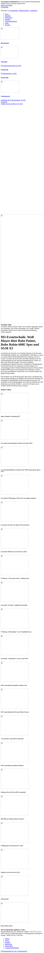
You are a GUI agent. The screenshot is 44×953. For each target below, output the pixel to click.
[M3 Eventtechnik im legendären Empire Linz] (22, 672)
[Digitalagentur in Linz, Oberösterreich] (14, 951)
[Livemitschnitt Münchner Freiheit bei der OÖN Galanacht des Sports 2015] (22, 456)
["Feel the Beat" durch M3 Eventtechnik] (22, 725)
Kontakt (7, 25)
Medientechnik (24, 10)
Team (6, 23)
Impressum (8, 944)
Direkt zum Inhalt (6, 5)
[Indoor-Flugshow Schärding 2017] (22, 403)
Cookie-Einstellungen (12, 948)
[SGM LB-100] (22, 885)
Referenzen (8, 18)
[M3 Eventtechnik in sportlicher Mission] (22, 752)
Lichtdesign (33, 10)
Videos (7, 939)
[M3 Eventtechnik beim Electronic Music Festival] (22, 698)
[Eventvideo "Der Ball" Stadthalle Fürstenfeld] (22, 592)
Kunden (7, 19)
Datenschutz (9, 946)
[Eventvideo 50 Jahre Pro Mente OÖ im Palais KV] (22, 511)
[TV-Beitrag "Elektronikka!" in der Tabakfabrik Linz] (22, 618)
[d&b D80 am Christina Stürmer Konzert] (22, 805)
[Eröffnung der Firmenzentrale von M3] (22, 832)
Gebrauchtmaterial (11, 21)
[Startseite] (4, 7)
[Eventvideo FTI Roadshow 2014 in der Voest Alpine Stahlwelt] (22, 485)
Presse (7, 940)
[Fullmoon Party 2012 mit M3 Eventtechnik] (22, 779)
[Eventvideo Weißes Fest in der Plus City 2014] (22, 538)
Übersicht (4, 102)
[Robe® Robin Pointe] (22, 912)
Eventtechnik (13, 10)
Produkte (8, 16)
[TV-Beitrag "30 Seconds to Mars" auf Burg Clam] (22, 565)
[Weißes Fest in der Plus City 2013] (22, 859)
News (7, 14)
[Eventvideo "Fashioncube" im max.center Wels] (22, 645)
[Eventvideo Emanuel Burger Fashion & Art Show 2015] (22, 429)
